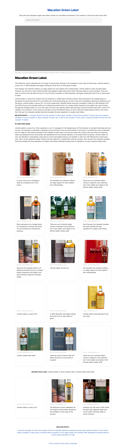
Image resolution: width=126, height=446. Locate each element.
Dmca (51, 443)
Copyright (73, 443)
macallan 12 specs (35, 117)
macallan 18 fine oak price (102, 117)
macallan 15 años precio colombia (80, 117)
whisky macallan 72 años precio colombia (31, 432)
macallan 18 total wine (73, 115)
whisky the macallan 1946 (78, 432)
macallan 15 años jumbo (57, 115)
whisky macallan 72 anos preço (97, 430)
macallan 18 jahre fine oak (39, 115)
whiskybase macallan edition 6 (98, 432)
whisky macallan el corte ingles (58, 432)
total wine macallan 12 (25, 430)
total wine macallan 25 (42, 430)
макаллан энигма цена (77, 430)
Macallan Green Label (63, 10)
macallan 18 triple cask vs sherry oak (55, 117)
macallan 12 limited (21, 120)
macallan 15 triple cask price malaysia (95, 115)
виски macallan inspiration (59, 430)
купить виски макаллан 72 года (63, 435)
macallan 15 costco (22, 117)
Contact (56, 443)
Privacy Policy (65, 443)
